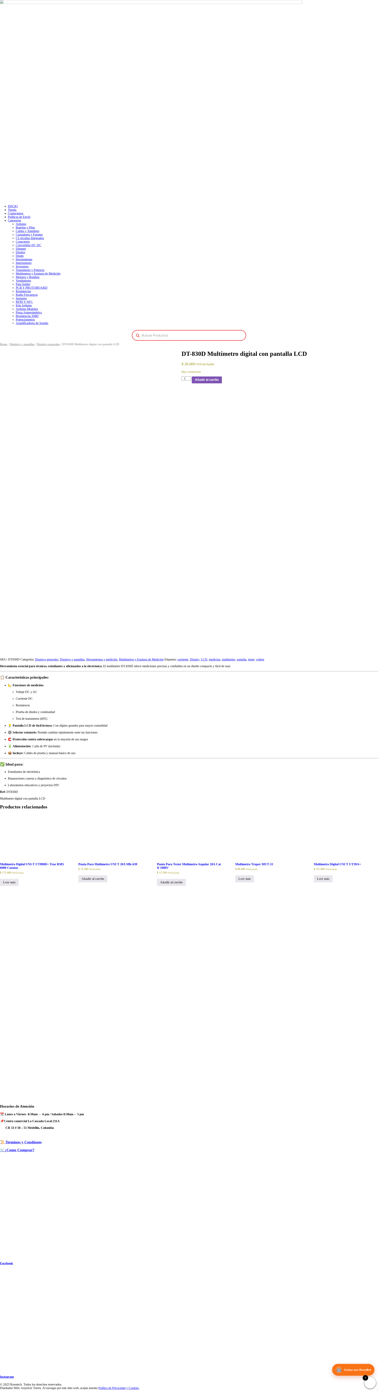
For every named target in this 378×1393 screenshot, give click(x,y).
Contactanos (15, 213)
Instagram (7, 1376)
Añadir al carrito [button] (93, 878)
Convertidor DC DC (28, 245)
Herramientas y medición (101, 659)
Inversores (22, 266)
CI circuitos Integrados (30, 238)
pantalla (241, 659)
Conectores (23, 241)
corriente (182, 659)
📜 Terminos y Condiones (21, 1142)
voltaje (260, 659)
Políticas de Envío (19, 217)
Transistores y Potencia (30, 270)
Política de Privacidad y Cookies (118, 1388)
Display (20, 252)
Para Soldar (23, 284)
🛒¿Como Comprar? (17, 1150)
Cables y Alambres (27, 231)
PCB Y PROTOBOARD (31, 287)
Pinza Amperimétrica (29, 312)
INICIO (13, 206)
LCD (204, 659)
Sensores (21, 298)
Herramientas (24, 259)
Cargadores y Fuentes (29, 234)
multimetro (228, 659)
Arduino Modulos (27, 309)
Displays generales (48, 344)
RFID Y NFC (24, 302)
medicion (214, 659)
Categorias (14, 220)
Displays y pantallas (22, 344)
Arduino (21, 224)
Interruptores (24, 263)
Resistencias (23, 291)
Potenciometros (25, 319)
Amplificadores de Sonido (32, 323)
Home (3, 344)
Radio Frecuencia (27, 294)
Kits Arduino (24, 305)
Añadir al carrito (207, 379)
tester (251, 659)
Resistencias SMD (27, 316)
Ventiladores (23, 280)
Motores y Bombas (27, 277)
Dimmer (21, 248)
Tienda (12, 209)
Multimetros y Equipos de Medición (38, 273)
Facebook (6, 1263)
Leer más (9, 882)
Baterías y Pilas (25, 227)
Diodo (20, 255)
